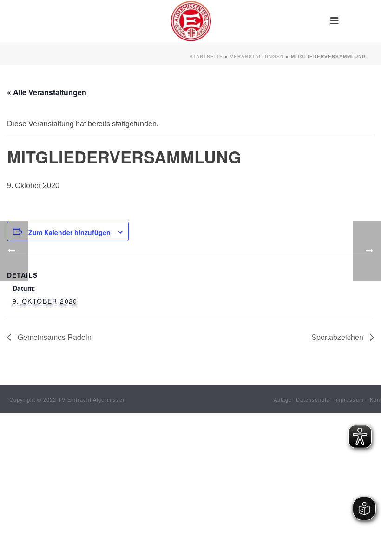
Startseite (206, 56)
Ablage (283, 400)
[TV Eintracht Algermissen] (190, 21)
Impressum (349, 400)
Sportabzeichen (338, 337)
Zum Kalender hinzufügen (69, 232)
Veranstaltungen (257, 56)
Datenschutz (313, 400)
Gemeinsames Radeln (54, 337)
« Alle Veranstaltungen (46, 92)
